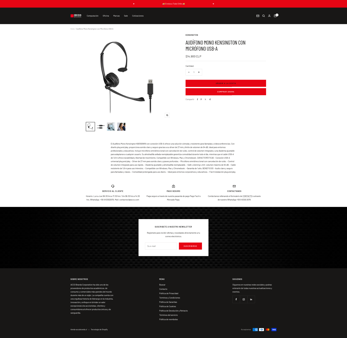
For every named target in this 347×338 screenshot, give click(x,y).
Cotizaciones (138, 15)
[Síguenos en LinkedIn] (251, 299)
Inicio (72, 29)
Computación (92, 15)
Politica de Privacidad (168, 293)
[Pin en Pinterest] (201, 99)
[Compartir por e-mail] (210, 99)
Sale (126, 15)
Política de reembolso (168, 319)
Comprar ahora (225, 92)
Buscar (162, 284)
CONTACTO (247, 196)
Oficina (106, 15)
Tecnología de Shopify (99, 329)
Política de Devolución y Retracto (173, 310)
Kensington (192, 35)
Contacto (163, 289)
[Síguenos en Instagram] (243, 299)
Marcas (116, 15)
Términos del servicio (168, 315)
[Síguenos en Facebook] (236, 299)
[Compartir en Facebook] (197, 99)
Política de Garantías (168, 302)
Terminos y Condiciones (169, 297)
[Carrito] (275, 16)
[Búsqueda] (263, 16)
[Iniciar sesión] (269, 16)
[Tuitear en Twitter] (205, 99)
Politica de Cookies (167, 306)
